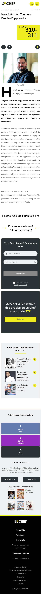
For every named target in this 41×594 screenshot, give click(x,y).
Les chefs (13, 10)
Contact (20, 584)
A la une (15, 545)
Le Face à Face (20, 548)
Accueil (4, 10)
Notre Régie (31, 479)
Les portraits (24, 545)
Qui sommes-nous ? (20, 580)
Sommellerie (24, 558)
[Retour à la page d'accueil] (21, 521)
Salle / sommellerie (20, 553)
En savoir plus (9, 479)
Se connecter (20, 274)
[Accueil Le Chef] (8, 3)
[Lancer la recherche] (32, 4)
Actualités (20, 530)
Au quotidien (20, 535)
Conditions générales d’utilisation (20, 570)
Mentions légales (20, 567)
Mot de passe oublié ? (20, 285)
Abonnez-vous (21, 574)
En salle (15, 558)
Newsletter (20, 577)
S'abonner (20, 319)
